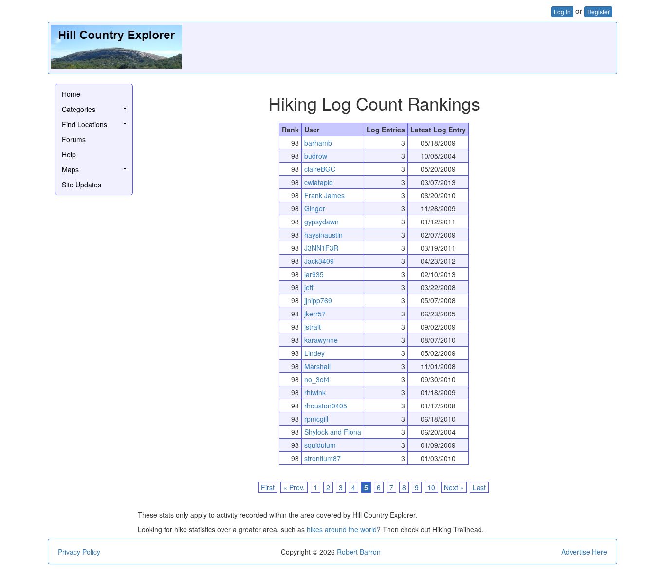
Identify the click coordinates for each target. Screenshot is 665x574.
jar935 (314, 274)
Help (69, 154)
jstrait (312, 327)
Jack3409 (319, 261)
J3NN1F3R (321, 248)
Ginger (314, 208)
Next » (454, 487)
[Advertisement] (437, 47)
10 (431, 487)
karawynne (321, 340)
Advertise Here (584, 551)
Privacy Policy (79, 551)
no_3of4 (317, 379)
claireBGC (319, 169)
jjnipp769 (318, 300)
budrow (315, 156)
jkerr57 (315, 313)
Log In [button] (562, 11)
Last (479, 487)
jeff (308, 287)
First (268, 487)
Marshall (317, 366)
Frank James (324, 195)
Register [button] (598, 11)
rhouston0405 (325, 405)
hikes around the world (342, 529)
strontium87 (322, 458)
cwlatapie (318, 182)
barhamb (318, 143)
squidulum (320, 445)
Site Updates (81, 184)
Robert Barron (359, 551)
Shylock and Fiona (332, 432)
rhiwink (315, 392)
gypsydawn (321, 221)
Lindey (314, 353)
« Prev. (294, 487)
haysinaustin (323, 235)
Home (71, 94)
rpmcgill (316, 419)
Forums (74, 139)
